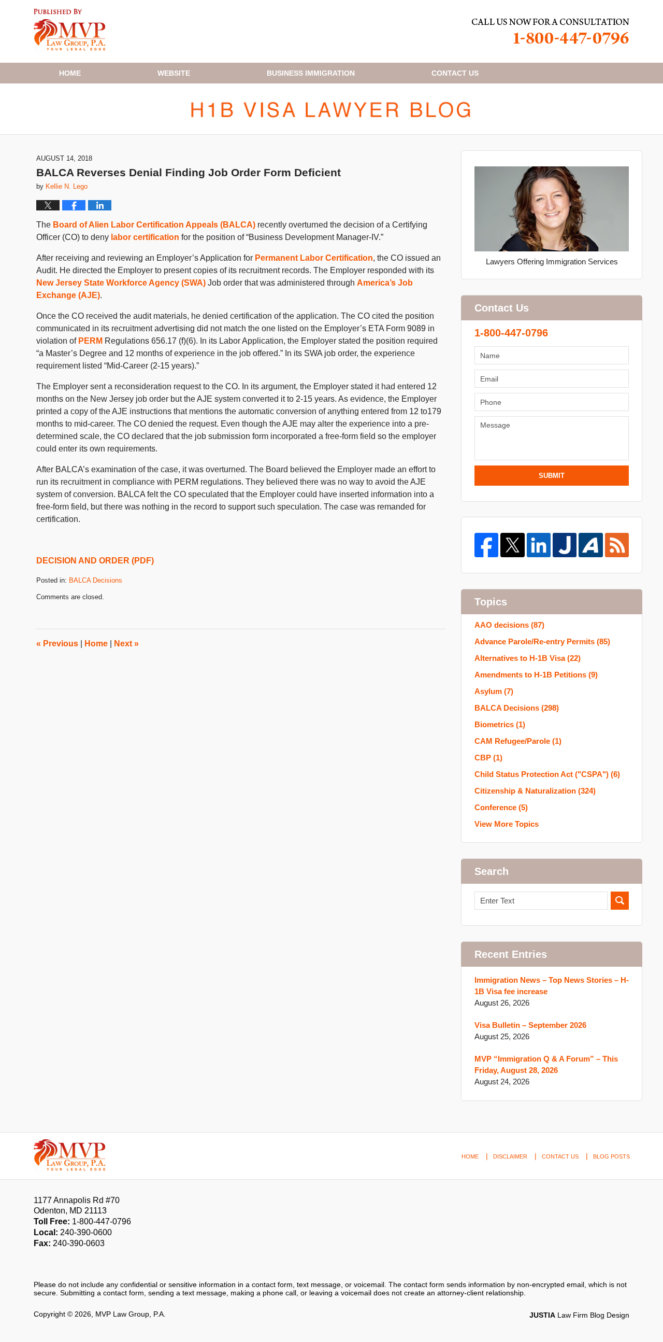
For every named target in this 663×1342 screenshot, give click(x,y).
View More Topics (506, 824)
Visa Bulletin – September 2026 (530, 1025)
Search (620, 901)
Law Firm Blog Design (579, 1315)
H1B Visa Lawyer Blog (70, 30)
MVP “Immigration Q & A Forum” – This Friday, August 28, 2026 (546, 1064)
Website (173, 73)
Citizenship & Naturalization (535, 790)
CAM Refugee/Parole (517, 741)
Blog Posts (611, 1156)
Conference (501, 807)
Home (70, 73)
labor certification (145, 237)
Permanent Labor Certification (314, 257)
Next (126, 643)
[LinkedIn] (539, 545)
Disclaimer (510, 1156)
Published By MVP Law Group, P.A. (550, 31)
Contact (455, 73)
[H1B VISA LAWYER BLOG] (331, 108)
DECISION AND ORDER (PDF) (95, 560)
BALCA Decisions (95, 580)
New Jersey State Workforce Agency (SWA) (121, 282)
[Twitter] (512, 545)
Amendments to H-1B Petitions (536, 674)
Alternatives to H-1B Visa (527, 658)
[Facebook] (486, 545)
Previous (57, 643)
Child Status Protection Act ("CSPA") (547, 774)
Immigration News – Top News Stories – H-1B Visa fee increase (551, 986)
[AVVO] (590, 545)
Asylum (493, 691)
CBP (488, 757)
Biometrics (499, 724)
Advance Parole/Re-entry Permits (542, 641)
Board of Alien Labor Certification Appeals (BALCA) (154, 224)
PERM (90, 340)
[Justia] (565, 545)
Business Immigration (311, 73)
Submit (552, 475)
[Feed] (617, 545)
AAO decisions (509, 624)
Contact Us (560, 1156)
